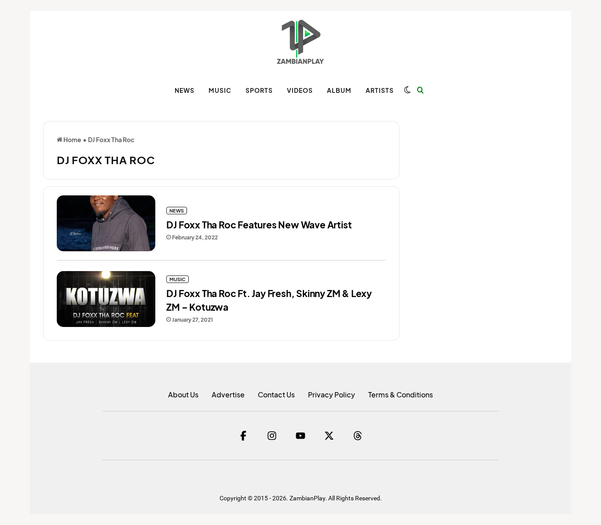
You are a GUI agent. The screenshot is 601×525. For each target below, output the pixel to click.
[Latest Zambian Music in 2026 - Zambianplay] (300, 42)
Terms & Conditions (400, 394)
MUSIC (220, 90)
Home (71, 139)
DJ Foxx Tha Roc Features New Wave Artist (259, 225)
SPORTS (259, 90)
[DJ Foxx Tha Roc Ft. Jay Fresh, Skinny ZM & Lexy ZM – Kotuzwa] (106, 299)
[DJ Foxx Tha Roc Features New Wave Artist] (106, 223)
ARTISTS (380, 90)
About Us (183, 394)
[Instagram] (272, 436)
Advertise (228, 394)
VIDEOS (300, 90)
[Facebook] (243, 436)
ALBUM (339, 90)
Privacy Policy (331, 394)
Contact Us (276, 394)
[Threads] (358, 436)
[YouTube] (300, 436)
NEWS (184, 90)
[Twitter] (329, 436)
